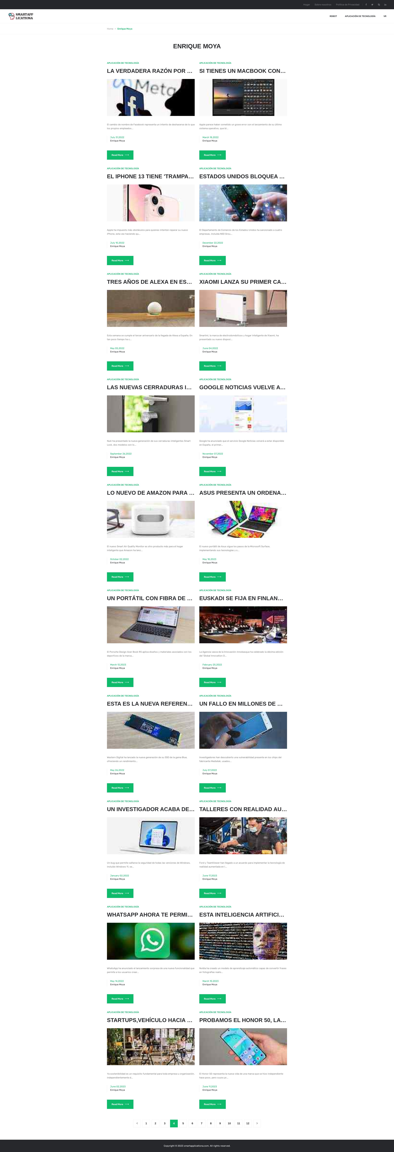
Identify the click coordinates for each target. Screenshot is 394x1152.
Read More (117, 155)
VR (385, 16)
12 (247, 1123)
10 (229, 1123)
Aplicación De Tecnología (360, 16)
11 (238, 1123)
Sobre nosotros (323, 4)
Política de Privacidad (347, 4)
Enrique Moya (117, 140)
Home (110, 28)
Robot (333, 16)
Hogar (306, 4)
